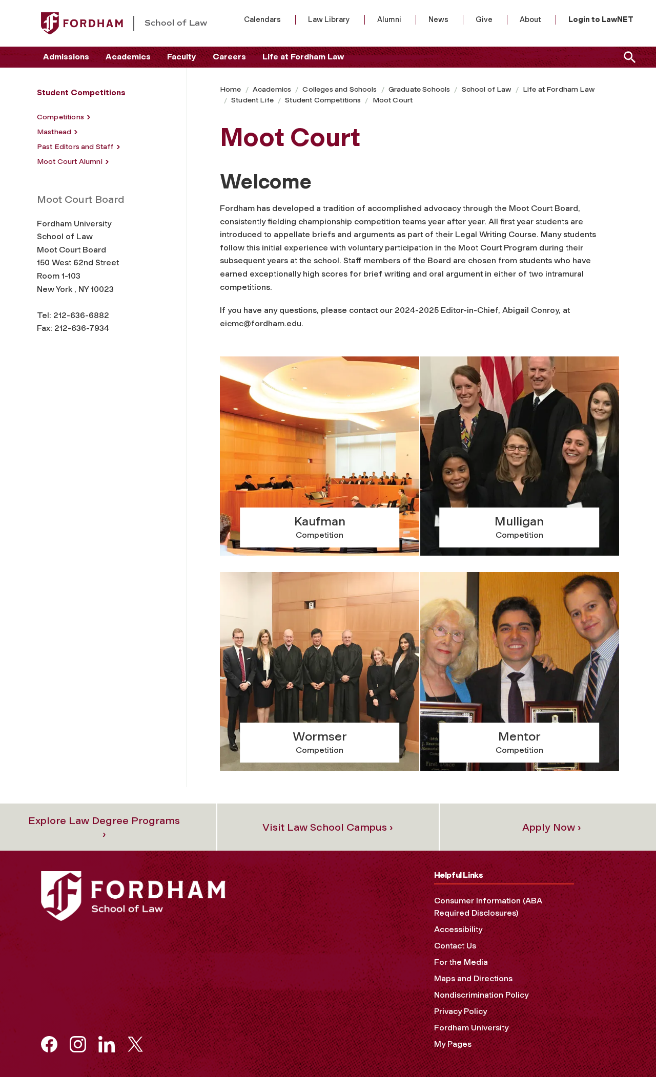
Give (484, 19)
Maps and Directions (473, 978)
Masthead (54, 132)
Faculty (181, 56)
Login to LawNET (600, 19)
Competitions (60, 117)
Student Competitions (323, 100)
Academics (128, 56)
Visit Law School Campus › (327, 827)
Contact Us (455, 946)
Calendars (262, 19)
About (530, 19)
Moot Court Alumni (69, 161)
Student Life (252, 100)
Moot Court (393, 100)
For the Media (461, 962)
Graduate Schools (419, 89)
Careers (229, 56)
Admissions (66, 56)
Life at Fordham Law (303, 56)
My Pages (452, 1044)
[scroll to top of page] (625, 1046)
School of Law (486, 89)
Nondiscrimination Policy (481, 995)
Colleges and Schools (339, 89)
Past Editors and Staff (75, 146)
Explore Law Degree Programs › (104, 827)
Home (230, 89)
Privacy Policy (460, 1011)
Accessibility (458, 929)
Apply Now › (551, 827)
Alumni (389, 19)
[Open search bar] (628, 57)
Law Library (329, 19)
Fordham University (471, 1027)
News (438, 19)
